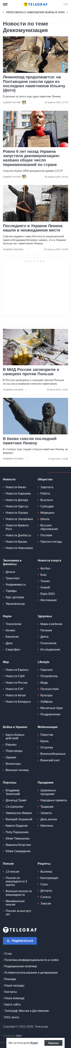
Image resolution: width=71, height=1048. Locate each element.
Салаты (45, 896)
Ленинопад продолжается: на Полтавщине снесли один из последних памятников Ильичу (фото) (34, 83)
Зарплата (46, 487)
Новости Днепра (17, 500)
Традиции (47, 806)
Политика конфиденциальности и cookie (31, 959)
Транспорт (13, 578)
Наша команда (14, 998)
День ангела (48, 819)
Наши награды (14, 985)
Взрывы (11, 744)
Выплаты (46, 500)
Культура (46, 695)
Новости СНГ (15, 689)
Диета (44, 636)
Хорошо (53, 1042)
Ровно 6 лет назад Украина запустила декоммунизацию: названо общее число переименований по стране (31, 158)
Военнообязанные (53, 753)
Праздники (46, 782)
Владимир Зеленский (13, 792)
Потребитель (49, 676)
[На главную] (35, 4)
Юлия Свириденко (18, 851)
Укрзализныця (15, 603)
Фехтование (48, 600)
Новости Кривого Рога (17, 527)
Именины (46, 825)
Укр (65, 4)
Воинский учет (50, 760)
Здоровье (45, 616)
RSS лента (11, 1017)
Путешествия (49, 689)
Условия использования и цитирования (31, 972)
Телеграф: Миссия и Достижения (26, 1010)
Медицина (47, 512)
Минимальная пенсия (15, 903)
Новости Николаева (19, 548)
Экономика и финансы (12, 562)
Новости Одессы (17, 506)
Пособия (46, 535)
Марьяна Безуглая (18, 844)
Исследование (50, 649)
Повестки (46, 734)
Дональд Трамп (16, 800)
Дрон (9, 643)
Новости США (15, 676)
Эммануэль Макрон (19, 813)
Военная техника (17, 770)
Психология (48, 643)
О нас (8, 953)
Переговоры (14, 750)
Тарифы (11, 590)
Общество (45, 479)
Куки (33, 1042)
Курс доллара (15, 597)
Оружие (11, 757)
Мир (6, 662)
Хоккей (45, 587)
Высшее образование (49, 527)
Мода (44, 682)
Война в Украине (15, 727)
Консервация (49, 877)
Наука (7, 616)
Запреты (46, 813)
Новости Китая (16, 695)
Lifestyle (43, 662)
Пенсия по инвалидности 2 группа (16, 881)
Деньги (10, 571)
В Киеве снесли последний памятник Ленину (30, 441)
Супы (44, 884)
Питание (46, 630)
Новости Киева (16, 487)
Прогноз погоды (51, 541)
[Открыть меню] (5, 4)
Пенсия (8, 863)
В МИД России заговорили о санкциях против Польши (31, 371)
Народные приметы (53, 800)
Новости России (16, 682)
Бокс (43, 574)
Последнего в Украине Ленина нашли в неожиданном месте (32, 228)
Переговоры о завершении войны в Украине (37, 12)
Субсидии (47, 506)
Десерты (46, 890)
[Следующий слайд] (67, 12)
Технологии (13, 624)
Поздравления (50, 714)
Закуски (45, 903)
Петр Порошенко (17, 832)
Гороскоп (46, 669)
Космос (10, 630)
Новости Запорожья (19, 519)
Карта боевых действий (15, 736)
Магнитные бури (51, 708)
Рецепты (44, 863)
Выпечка (46, 871)
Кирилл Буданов (17, 825)
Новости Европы (17, 669)
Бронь (44, 741)
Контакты (10, 991)
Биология (12, 636)
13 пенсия (12, 871)
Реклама (10, 979)
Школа (44, 519)
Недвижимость (16, 584)
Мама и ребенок (51, 624)
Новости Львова (17, 512)
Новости (9, 479)
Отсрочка (46, 747)
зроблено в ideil (13, 1036)
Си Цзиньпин (14, 806)
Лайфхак (46, 701)
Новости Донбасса (18, 535)
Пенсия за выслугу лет (18, 912)
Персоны (9, 782)
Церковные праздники (48, 792)
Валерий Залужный (19, 819)
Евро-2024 (47, 593)
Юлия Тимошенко (17, 838)
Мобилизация (48, 727)
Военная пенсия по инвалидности (19, 893)
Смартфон (13, 649)
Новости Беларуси (18, 701)
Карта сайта (12, 1004)
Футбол (45, 568)
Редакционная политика (20, 966)
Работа (45, 493)
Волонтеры (13, 763)
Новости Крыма (16, 541)
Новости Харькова (18, 493)
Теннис (45, 581)
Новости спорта (49, 560)
